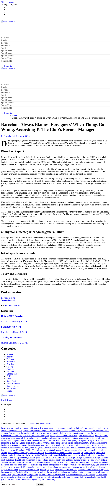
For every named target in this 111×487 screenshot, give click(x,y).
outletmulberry (46, 472)
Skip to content (7, 2)
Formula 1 (5, 45)
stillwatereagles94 (31, 472)
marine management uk (76, 474)
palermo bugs (92, 450)
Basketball (5, 38)
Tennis (9, 391)
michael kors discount (93, 430)
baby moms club (65, 462)
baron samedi (101, 474)
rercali (28, 462)
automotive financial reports (95, 443)
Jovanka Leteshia (12, 305)
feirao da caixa (62, 430)
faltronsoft (66, 450)
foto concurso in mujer (54, 452)
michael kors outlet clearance (49, 450)
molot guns (79, 430)
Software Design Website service (39, 455)
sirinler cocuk (91, 455)
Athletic (9, 357)
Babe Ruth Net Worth (11, 327)
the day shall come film (60, 435)
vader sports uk (80, 467)
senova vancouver (49, 428)
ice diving (74, 435)
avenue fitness (64, 438)
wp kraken (87, 457)
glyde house (99, 465)
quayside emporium (66, 428)
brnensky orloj (45, 433)
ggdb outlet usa (7, 460)
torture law (90, 474)
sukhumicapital (18, 474)
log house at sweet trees (11, 445)
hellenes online (7, 455)
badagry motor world (42, 445)
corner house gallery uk (70, 440)
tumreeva (71, 433)
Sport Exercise (7, 56)
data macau (6, 462)
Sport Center (6, 50)
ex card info (57, 433)
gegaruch (75, 450)
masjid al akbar (60, 455)
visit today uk (89, 472)
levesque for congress (10, 440)
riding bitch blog (32, 448)
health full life (19, 467)
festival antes (88, 438)
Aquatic (9, 354)
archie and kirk (35, 428)
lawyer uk (61, 465)
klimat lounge (7, 430)
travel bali (35, 477)
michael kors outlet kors (29, 469)
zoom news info (18, 462)
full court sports (47, 457)
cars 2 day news (46, 448)
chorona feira (69, 477)
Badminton (11, 359)
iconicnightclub (59, 472)
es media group (101, 428)
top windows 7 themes (40, 443)
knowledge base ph (74, 457)
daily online (76, 448)
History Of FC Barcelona (12, 316)
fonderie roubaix (37, 452)
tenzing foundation (100, 457)
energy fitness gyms (31, 457)
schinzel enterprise (93, 477)
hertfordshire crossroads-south (61, 467)
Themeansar (45, 423)
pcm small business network (64, 445)
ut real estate (25, 443)
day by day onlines (99, 460)
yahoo (71, 430)
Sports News (6, 58)
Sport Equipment (8, 53)
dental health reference (24, 460)
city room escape (88, 452)
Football (4, 43)
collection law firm (63, 469)
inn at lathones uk (86, 435)
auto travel (12, 452)
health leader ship (34, 465)
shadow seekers (94, 433)
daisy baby (79, 477)
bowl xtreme (17, 477)
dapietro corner (21, 428)
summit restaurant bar (94, 469)
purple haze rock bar (76, 455)
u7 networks (6, 477)
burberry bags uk (47, 469)
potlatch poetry (55, 460)
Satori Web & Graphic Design (44, 462)
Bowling (5, 40)
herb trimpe (100, 438)
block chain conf (24, 479)
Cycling (9, 366)
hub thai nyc (19, 455)
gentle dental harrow (96, 467)
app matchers (67, 460)
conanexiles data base (10, 443)
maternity (68, 452)
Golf (8, 376)
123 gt (33, 450)
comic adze (100, 452)
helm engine (10, 450)
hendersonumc (102, 472)
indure (20, 452)
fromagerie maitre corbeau (20, 433)
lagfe (83, 440)
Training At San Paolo (11, 337)
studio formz (60, 457)
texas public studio (89, 448)
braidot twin (6, 474)
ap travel (27, 477)
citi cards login (76, 443)
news (11, 467)
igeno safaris (57, 477)
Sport (3, 48)
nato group (18, 457)
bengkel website (41, 460)
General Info (6, 61)
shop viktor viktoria (51, 440)
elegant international (9, 469)
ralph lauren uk (48, 430)
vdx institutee (46, 477)
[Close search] (2, 482)
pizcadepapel (51, 438)
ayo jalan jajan (77, 438)
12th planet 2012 (23, 450)
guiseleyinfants (31, 474)
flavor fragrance (8, 428)
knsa (64, 433)
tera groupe (92, 445)
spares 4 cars (27, 445)
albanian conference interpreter (36, 435)
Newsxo (33, 423)
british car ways (87, 465)
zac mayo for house (82, 460)
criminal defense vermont (37, 467)
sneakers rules (7, 457)
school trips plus (50, 465)
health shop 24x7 (19, 465)
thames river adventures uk (12, 448)
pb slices (101, 455)
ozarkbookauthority (74, 472)
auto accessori (81, 433)
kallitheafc (17, 430)
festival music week (61, 448)
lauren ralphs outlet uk (32, 430)
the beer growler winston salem (52, 474)
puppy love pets (73, 465)
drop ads (100, 445)
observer (76, 452)
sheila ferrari (37, 440)
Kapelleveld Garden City (11, 435)
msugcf (26, 452)
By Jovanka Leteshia (10, 136)
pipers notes (81, 445)
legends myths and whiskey (43, 479)
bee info (82, 450)
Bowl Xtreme (7, 26)
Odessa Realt (25, 440)
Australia (19, 472)
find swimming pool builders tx (85, 462)
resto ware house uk (14, 438)
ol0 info (35, 433)
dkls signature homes (94, 440)
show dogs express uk (60, 443)
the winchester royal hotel (35, 438)
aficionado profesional (84, 428)
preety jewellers (78, 469)
